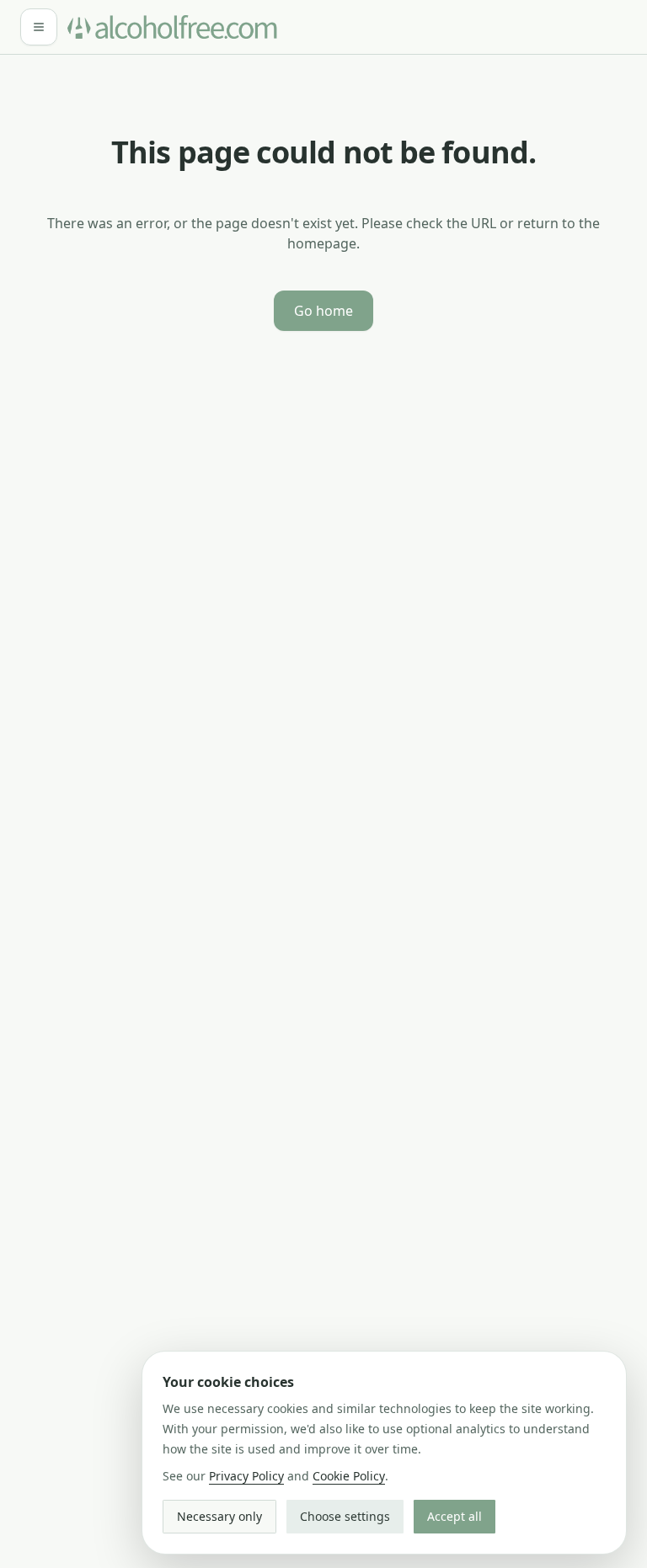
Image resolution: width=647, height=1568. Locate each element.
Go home (323, 310)
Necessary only (219, 1516)
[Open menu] (38, 26)
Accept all (454, 1516)
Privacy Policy (246, 1476)
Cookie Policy (349, 1476)
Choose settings (345, 1516)
